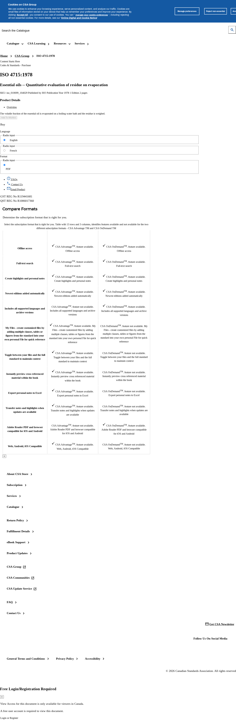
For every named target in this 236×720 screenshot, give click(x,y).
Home (4, 55)
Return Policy (15, 520)
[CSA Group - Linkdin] (207, 647)
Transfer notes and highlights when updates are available (25, 410)
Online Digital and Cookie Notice (79, 17)
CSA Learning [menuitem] (36, 43)
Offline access (24, 248)
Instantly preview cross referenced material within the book (25, 376)
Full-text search (24, 263)
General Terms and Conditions (26, 658)
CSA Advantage (72, 235)
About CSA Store (17, 474)
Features (25, 235)
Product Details (10, 100)
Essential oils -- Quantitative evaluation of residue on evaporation (54, 85)
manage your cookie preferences (91, 14)
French (13, 150)
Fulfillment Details (18, 531)
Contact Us (14, 613)
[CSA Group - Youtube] (217, 647)
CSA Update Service (19, 588)
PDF (8, 169)
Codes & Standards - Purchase (15, 65)
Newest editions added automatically (25, 293)
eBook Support (16, 542)
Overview (12, 107)
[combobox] (116, 30)
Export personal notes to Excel (24, 393)
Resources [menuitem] (60, 43)
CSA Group (22, 55)
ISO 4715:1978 (45, 55)
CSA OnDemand (124, 235)
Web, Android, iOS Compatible (25, 446)
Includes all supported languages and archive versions (25, 310)
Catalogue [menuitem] (13, 43)
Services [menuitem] (80, 43)
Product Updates (17, 553)
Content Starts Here (10, 61)
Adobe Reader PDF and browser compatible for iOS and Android (25, 429)
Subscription (14, 485)
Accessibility (92, 658)
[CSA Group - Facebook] (197, 647)
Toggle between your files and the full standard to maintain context (25, 357)
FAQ (10, 602)
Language (5, 131)
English (13, 140)
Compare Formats (19, 209)
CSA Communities (18, 577)
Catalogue (13, 506)
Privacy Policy (65, 658)
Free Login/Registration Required (28, 689)
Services (12, 495)
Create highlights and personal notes (25, 278)
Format (3, 156)
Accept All (22, 14)
